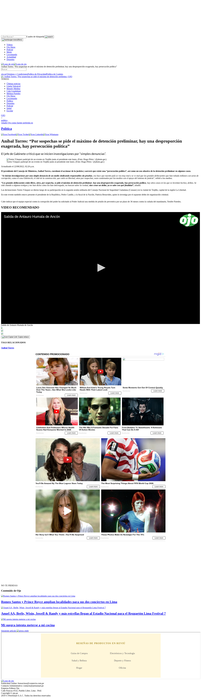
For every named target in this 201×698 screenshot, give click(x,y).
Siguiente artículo (8, 631)
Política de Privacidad (37, 74)
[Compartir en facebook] (8, 134)
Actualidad (11, 57)
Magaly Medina (13, 88)
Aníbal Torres (7, 348)
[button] (100, 268)
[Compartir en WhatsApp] (50, 134)
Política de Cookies (54, 74)
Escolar (10, 111)
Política (10, 101)
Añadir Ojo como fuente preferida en (17, 123)
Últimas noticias (13, 83)
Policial (10, 49)
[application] (100, 268)
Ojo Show (11, 47)
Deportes (10, 59)
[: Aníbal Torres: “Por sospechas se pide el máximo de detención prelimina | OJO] (36, 76)
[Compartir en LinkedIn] (36, 134)
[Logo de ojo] (7, 64)
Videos (10, 45)
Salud (9, 108)
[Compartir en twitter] (22, 134)
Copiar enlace (23, 337)
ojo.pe (3, 74)
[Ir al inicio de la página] (7, 580)
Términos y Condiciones (17, 74)
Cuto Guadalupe (14, 91)
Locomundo (12, 54)
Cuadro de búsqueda (35, 36)
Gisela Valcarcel (14, 86)
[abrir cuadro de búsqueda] (49, 36)
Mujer (9, 52)
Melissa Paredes (13, 93)
